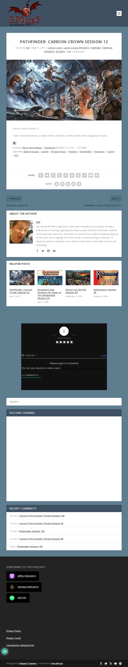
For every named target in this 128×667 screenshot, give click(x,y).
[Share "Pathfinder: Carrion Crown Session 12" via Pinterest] (66, 175)
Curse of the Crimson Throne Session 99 (41, 523)
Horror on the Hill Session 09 (76, 291)
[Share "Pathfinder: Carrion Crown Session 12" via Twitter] (47, 175)
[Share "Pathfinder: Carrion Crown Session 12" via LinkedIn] (72, 175)
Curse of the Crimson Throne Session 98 (41, 538)
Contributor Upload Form (20, 645)
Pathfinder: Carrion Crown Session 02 (21, 291)
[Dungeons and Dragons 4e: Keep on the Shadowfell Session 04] (50, 277)
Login (103, 355)
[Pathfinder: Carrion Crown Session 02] (22, 277)
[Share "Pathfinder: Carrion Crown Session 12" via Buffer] (78, 175)
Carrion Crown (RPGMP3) (76, 47)
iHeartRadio (85, 151)
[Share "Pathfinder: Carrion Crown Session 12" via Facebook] (41, 175)
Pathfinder (95, 47)
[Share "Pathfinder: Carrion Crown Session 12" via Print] (97, 175)
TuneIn (110, 151)
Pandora (73, 151)
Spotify (45, 151)
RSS (16, 155)
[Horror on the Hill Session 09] (78, 277)
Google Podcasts (28, 586)
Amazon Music (58, 151)
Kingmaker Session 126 (32, 531)
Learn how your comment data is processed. (84, 368)
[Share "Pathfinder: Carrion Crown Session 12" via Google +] (53, 175)
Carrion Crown (55, 47)
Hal (28, 47)
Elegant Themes (28, 663)
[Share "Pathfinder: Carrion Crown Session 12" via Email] (91, 175)
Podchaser (99, 151)
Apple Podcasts (31, 151)
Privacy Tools (13, 638)
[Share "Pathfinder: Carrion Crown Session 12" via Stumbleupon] (84, 175)
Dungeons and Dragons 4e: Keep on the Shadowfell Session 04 (50, 294)
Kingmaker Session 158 (29, 546)
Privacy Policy (13, 630)
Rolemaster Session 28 (105, 291)
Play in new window (32, 147)
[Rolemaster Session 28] (106, 277)
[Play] (14, 143)
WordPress (57, 663)
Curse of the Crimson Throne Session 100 (42, 515)
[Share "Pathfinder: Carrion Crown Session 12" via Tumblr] (59, 175)
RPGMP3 (60, 51)
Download (49, 147)
